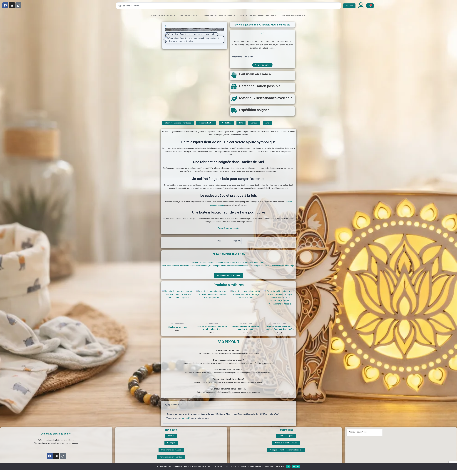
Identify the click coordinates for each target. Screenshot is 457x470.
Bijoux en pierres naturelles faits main (257, 15)
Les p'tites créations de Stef (56, 433)
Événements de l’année (292, 15)
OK (288, 466)
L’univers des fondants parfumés (217, 15)
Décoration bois (187, 15)
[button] (166, 26)
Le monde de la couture (162, 15)
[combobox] (228, 5)
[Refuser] (454, 466)
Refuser (296, 466)
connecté (186, 418)
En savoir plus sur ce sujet (228, 228)
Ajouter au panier (262, 65)
